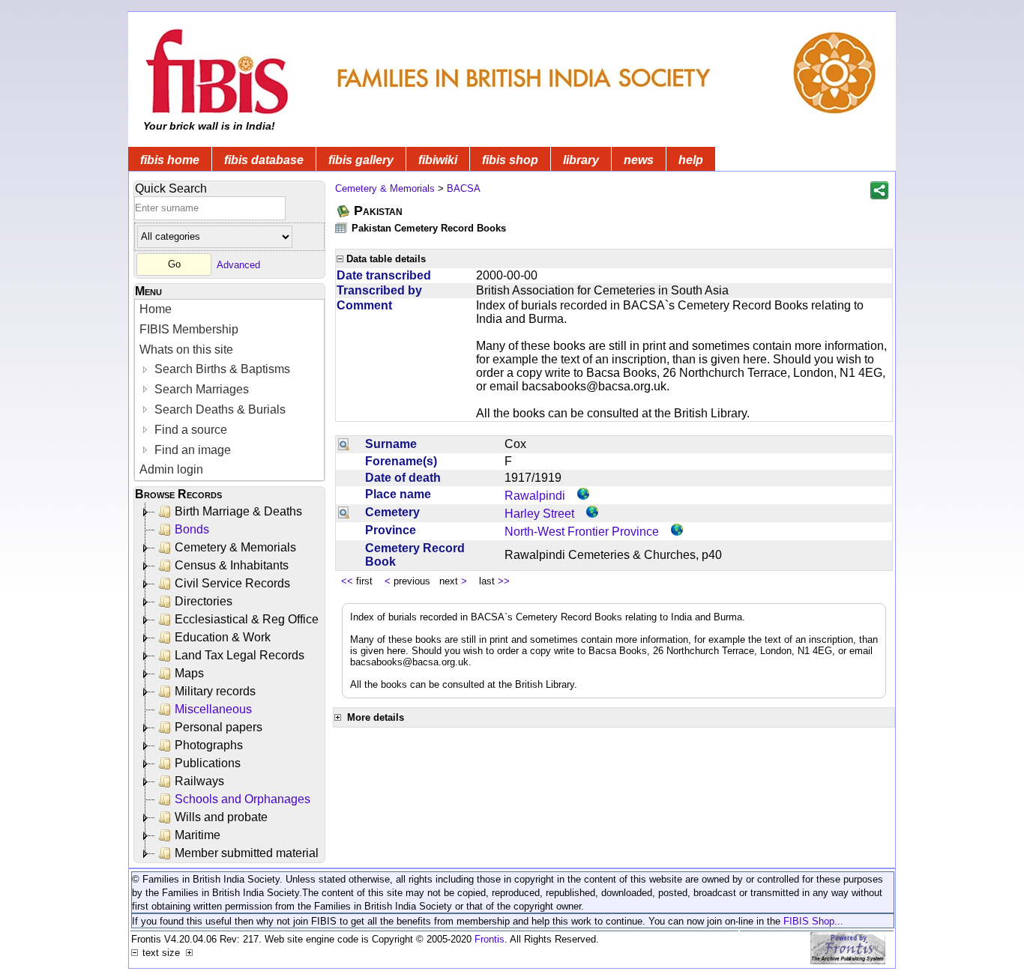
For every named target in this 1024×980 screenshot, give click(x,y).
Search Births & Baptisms (220, 369)
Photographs (209, 745)
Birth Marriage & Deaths (238, 511)
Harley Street (539, 513)
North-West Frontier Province (582, 531)
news (639, 160)
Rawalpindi (535, 495)
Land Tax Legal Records (239, 655)
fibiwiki (437, 160)
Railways (199, 781)
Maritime (197, 835)
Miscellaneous (213, 709)
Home (155, 309)
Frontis (490, 939)
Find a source (189, 429)
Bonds (192, 529)
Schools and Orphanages (242, 799)
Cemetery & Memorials (235, 547)
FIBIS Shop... (813, 921)
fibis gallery (361, 160)
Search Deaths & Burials (218, 409)
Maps (189, 673)
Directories (203, 601)
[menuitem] (229, 310)
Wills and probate (221, 817)
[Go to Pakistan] (344, 211)
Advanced (238, 264)
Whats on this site (186, 349)
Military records (215, 691)
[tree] (230, 682)
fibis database (264, 160)
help (690, 160)
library (581, 160)
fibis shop (510, 160)
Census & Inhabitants (232, 565)
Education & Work (223, 637)
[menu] (229, 390)
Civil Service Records (232, 583)
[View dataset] (342, 227)
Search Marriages (200, 389)
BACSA (464, 188)
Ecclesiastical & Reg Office (247, 619)
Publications (208, 763)
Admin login (171, 469)
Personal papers (218, 727)
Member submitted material (247, 853)
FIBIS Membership (188, 329)
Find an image (191, 450)
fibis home (169, 160)
